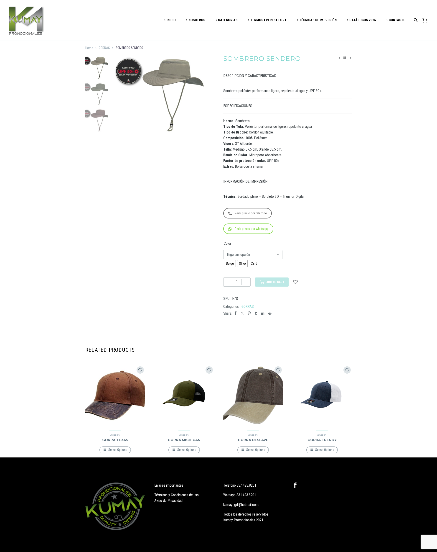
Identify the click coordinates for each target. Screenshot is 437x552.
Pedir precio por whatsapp (252, 229)
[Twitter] (242, 313)
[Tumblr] (256, 313)
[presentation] (117, 94)
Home (89, 48)
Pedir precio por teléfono (251, 213)
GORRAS (104, 48)
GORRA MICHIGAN (184, 440)
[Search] (415, 20)
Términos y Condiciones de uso (176, 495)
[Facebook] (235, 313)
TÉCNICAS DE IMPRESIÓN (318, 20)
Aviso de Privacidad (168, 500)
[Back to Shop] (345, 58)
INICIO (171, 20)
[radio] (230, 263)
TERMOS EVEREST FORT (268, 20)
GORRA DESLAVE (253, 440)
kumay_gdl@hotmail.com (241, 505)
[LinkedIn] (262, 313)
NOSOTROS (196, 20)
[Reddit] (269, 313)
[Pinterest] (249, 313)
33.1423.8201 (246, 485)
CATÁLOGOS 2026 (362, 20)
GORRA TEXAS (115, 440)
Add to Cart (275, 282)
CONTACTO (397, 20)
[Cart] (426, 20)
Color (227, 243)
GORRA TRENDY (322, 440)
